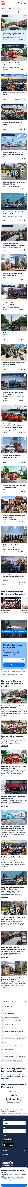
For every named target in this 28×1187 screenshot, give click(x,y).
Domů (2, 1110)
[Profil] (25, 3)
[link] (14, 28)
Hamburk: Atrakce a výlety (8, 1111)
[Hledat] (18, 3)
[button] (14, 28)
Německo (8, 1110)
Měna (4, 1127)
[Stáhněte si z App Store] (8, 1145)
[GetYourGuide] (3, 3)
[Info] (18, 12)
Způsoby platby (6, 1161)
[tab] (9, 1002)
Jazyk (4, 1119)
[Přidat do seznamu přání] (25, 15)
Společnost (5, 1154)
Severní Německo (18, 1110)
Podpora (4, 1150)
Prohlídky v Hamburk (7, 1113)
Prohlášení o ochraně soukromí (8, 676)
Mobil (4, 1136)
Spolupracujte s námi (8, 1158)
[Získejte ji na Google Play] (8, 1139)
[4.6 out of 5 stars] (14, 1099)
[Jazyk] (21, 3)
